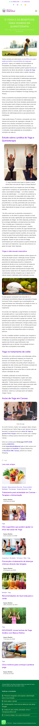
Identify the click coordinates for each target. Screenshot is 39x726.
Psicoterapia (12, 489)
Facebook (15, 448)
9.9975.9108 (28, 442)
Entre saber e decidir (10, 701)
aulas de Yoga (30, 70)
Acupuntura (5, 558)
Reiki (25, 558)
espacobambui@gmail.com (15, 446)
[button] (36, 11)
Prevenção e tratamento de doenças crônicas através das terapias (17, 562)
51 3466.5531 (26, 2)
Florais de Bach (27, 487)
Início (6, 30)
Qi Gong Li (20, 558)
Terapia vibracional (22, 489)
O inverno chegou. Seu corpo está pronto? (17, 715)
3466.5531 (10, 444)
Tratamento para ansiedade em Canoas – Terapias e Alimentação (19, 493)
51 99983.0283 (14, 2)
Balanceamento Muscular (15, 487)
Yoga (10, 30)
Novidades (13, 558)
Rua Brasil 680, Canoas (11, 451)
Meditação (5, 489)
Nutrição (4, 487)
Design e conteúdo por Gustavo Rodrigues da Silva (24, 723)
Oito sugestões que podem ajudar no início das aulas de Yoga (17, 528)
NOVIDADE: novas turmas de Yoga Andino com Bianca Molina (17, 631)
